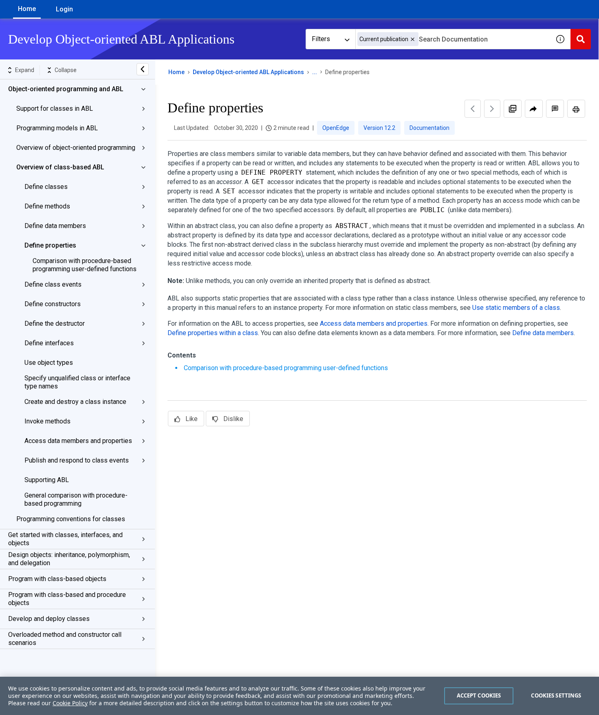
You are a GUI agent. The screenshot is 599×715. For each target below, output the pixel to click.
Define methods (47, 206)
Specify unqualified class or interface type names (77, 382)
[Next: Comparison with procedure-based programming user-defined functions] (492, 109)
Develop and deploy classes (49, 619)
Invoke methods (47, 421)
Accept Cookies (479, 695)
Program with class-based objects (57, 579)
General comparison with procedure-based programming (76, 499)
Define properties (50, 245)
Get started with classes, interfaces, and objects (65, 539)
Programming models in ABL (57, 128)
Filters (321, 39)
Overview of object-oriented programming (75, 147)
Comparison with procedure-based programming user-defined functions (85, 265)
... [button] (314, 72)
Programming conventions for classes (70, 519)
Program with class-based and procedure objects (67, 599)
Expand (24, 70)
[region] (299, 696)
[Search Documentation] (580, 39)
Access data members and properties (78, 441)
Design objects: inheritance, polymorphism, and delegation (69, 559)
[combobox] (452, 39)
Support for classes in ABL (54, 108)
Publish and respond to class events (76, 460)
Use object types (48, 362)
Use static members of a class (516, 307)
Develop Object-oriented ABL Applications (248, 72)
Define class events (52, 284)
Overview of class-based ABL (60, 167)
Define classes (46, 187)
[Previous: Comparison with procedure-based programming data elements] (472, 109)
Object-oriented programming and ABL (65, 89)
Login (64, 9)
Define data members (55, 226)
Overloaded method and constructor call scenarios (64, 639)
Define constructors (52, 304)
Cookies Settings (556, 695)
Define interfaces (49, 343)
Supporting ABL (46, 480)
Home (27, 9)
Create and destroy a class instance (75, 402)
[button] (413, 39)
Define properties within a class (212, 333)
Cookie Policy (70, 703)
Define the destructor (54, 323)
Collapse (66, 70)
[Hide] (143, 69)
